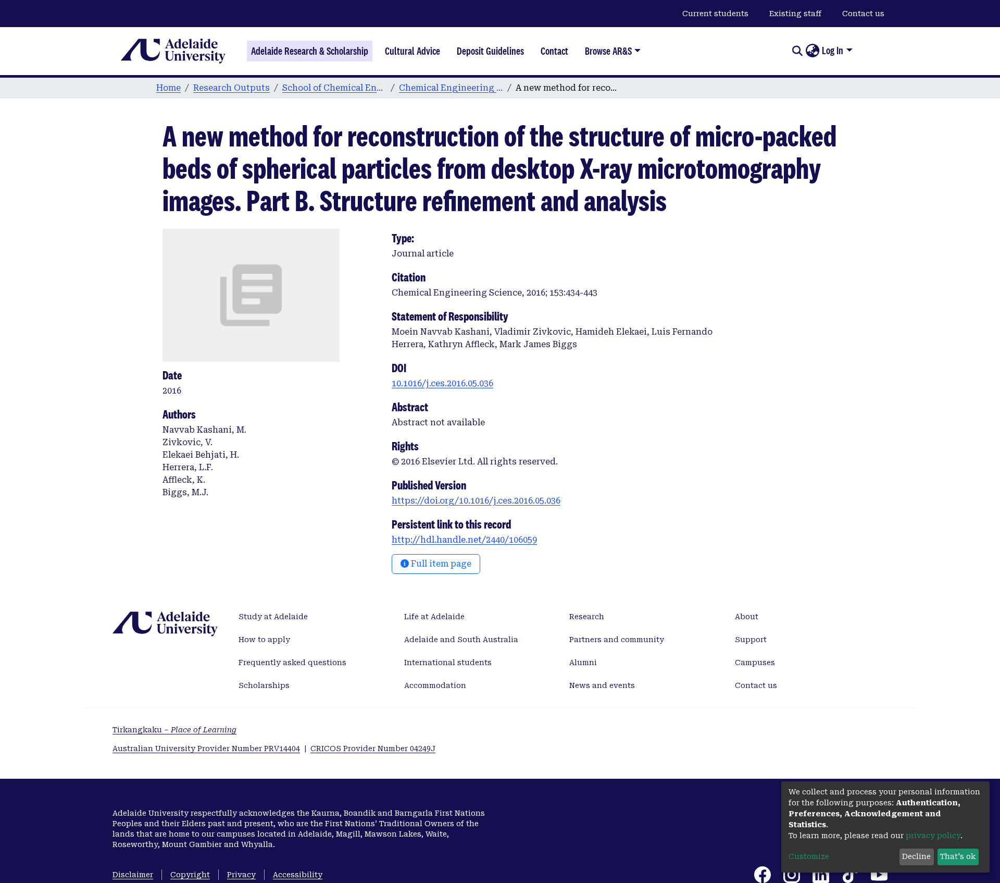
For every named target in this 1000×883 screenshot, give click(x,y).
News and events (602, 685)
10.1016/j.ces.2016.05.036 (442, 383)
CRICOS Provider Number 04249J (372, 748)
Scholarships (264, 685)
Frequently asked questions (292, 662)
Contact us (863, 13)
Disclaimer (133, 874)
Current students (715, 13)
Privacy (241, 874)
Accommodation (435, 685)
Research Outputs (231, 88)
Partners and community (616, 639)
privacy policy (933, 835)
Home (168, 88)
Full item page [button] (440, 564)
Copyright (190, 874)
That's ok (958, 856)
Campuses (755, 662)
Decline (916, 856)
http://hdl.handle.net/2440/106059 (464, 540)
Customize (809, 856)
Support (751, 639)
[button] (812, 51)
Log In (832, 50)
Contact (554, 51)
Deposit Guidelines (490, 51)
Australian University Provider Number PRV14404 (206, 748)
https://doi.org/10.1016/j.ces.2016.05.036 (476, 501)
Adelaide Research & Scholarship (309, 51)
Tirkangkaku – (174, 730)
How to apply (264, 639)
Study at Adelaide (273, 616)
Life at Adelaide (434, 616)
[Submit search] (797, 51)
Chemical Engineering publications (451, 88)
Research (586, 616)
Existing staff (795, 13)
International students (448, 662)
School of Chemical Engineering (334, 88)
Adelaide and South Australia (461, 639)
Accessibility (297, 874)
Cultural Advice (412, 51)
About (746, 616)
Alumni (583, 662)
